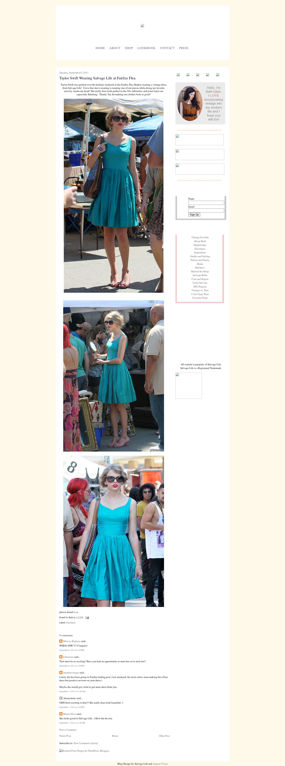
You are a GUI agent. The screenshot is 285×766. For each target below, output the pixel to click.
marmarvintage (71, 672)
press (183, 48)
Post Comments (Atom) (86, 743)
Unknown (68, 657)
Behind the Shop (200, 271)
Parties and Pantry (200, 260)
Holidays (200, 267)
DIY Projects (200, 286)
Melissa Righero (71, 641)
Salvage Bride (200, 275)
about (114, 48)
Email (191, 206)
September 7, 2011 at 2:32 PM (71, 707)
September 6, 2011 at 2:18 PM (71, 650)
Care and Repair (200, 279)
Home (115, 735)
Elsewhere (70, 622)
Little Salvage (200, 282)
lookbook (146, 48)
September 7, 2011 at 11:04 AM (72, 691)
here (76, 612)
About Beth (200, 241)
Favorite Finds (200, 297)
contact (167, 48)
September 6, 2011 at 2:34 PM (71, 665)
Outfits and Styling (200, 256)
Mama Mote (69, 714)
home (100, 48)
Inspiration (200, 252)
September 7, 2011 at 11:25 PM (72, 722)
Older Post (164, 735)
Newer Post (65, 735)
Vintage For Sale (200, 237)
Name (191, 198)
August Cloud (160, 763)
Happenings (200, 245)
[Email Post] (87, 617)
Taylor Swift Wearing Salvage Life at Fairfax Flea (97, 77)
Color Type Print (200, 294)
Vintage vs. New (200, 290)
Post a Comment (67, 729)
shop (129, 48)
